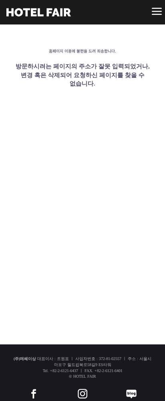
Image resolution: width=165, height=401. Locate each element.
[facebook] (34, 387)
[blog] (131, 387)
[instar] (82, 387)
